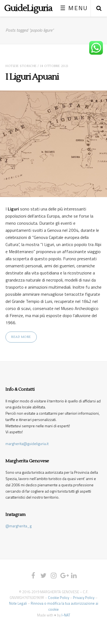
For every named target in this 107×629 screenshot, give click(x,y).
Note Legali (18, 603)
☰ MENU (74, 8)
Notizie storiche (21, 66)
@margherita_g (18, 526)
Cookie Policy (58, 597)
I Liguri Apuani (32, 76)
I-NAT (65, 615)
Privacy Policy (83, 597)
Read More (21, 337)
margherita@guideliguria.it (27, 443)
